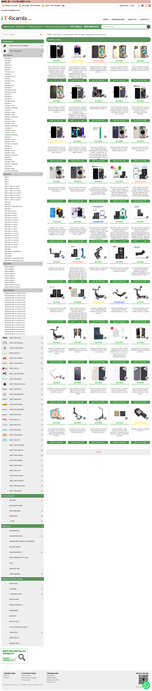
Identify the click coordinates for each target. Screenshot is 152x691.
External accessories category (56, 27)
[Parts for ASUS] (4, 338)
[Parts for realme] (4, 404)
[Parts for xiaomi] (4, 435)
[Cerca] (148, 26)
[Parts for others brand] (4, 46)
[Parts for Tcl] (4, 419)
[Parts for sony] (4, 414)
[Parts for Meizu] (4, 379)
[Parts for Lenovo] (4, 363)
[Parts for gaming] (4, 343)
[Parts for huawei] (4, 358)
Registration (124, 5)
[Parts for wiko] (4, 430)
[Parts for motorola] (4, 384)
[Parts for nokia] (4, 389)
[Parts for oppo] (4, 399)
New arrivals (91, 26)
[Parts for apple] (4, 51)
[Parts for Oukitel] (4, 450)
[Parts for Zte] (4, 440)
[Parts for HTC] (4, 353)
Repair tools (20, 27)
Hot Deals (76, 26)
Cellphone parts (8, 27)
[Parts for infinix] (4, 460)
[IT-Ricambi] (16, 23)
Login (132, 5)
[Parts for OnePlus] (4, 394)
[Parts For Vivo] (4, 425)
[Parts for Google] (4, 348)
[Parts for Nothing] (4, 445)
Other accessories (35, 27)
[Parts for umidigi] (4, 455)
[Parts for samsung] (4, 409)
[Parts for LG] (4, 368)
